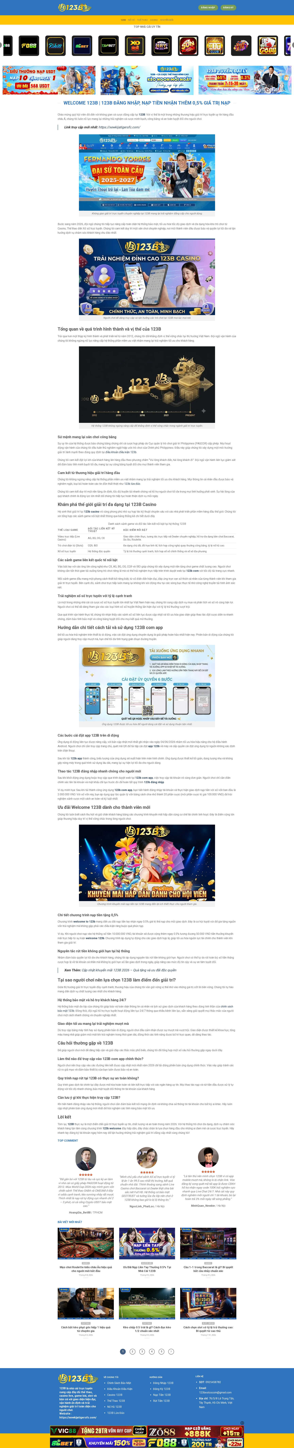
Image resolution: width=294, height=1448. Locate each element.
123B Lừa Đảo (115, 1413)
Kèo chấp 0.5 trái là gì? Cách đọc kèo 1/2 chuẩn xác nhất (147, 1329)
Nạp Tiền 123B (162, 1395)
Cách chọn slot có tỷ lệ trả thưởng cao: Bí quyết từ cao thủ (208, 1329)
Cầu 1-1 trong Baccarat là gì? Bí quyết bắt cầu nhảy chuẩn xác (208, 1269)
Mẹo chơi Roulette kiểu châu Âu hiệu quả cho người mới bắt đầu (86, 1269)
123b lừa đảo (132, 483)
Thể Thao (142, 20)
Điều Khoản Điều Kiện (119, 1389)
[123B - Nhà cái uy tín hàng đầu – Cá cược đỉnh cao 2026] (75, 7)
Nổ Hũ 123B (114, 1406)
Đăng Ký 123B (161, 1389)
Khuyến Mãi (167, 20)
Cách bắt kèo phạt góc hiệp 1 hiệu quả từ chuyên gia (85, 1329)
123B (123, 20)
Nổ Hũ (131, 20)
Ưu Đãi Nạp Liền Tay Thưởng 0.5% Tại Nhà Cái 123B (147, 1269)
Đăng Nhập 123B (163, 1383)
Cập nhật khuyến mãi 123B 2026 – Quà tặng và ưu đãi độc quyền (129, 970)
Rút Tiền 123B (161, 1400)
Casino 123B (114, 1395)
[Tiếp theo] (171, 1352)
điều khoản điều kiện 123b (120, 452)
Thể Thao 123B (116, 1400)
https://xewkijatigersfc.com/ (119, 127)
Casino (154, 20)
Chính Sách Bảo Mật (119, 1383)
